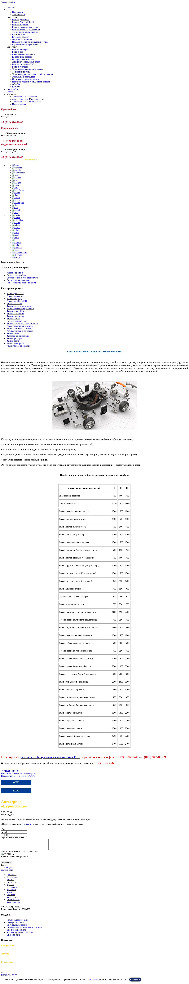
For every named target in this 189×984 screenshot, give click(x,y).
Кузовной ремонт (20, 37)
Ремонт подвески (20, 24)
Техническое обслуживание (25, 32)
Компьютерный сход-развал (20, 331)
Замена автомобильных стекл (26, 62)
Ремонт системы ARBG (23, 64)
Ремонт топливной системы (20, 326)
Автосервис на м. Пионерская (26, 101)
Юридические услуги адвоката (26, 44)
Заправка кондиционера (18, 336)
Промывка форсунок (16, 321)
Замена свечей (13, 341)
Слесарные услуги (15, 922)
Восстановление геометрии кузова (23, 278)
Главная (10, 7)
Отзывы (10, 92)
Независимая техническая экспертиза (30, 42)
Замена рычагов (14, 303)
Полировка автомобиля (23, 59)
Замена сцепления (15, 313)
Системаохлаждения (12, 895)
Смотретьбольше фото (7, 868)
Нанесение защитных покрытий (22, 283)
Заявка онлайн (8, 2)
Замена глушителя (15, 316)
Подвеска (11, 882)
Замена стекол (13, 318)
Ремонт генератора (15, 296)
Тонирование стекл (21, 72)
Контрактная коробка (22, 57)
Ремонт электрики (15, 343)
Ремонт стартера (14, 298)
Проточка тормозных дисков (25, 79)
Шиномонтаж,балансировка (13, 900)
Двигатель (11, 874)
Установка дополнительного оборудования (32, 74)
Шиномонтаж (18, 34)
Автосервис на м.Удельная (24, 97)
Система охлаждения (17, 925)
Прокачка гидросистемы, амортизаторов (31, 82)
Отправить (27, 824)
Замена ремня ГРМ (15, 311)
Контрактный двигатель (23, 54)
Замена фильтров (15, 338)
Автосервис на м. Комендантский (28, 99)
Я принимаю (135, 979)
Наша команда (19, 104)
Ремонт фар (17, 52)
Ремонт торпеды (20, 67)
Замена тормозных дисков (19, 306)
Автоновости (18, 14)
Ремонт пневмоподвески (18, 346)
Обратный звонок (30, 159)
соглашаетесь (92, 979)
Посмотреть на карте (11, 159)
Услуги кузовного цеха (17, 920)
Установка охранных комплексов (27, 69)
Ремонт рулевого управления (26, 29)
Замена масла (13, 333)
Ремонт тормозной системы (25, 27)
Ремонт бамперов (20, 49)
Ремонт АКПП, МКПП (23, 22)
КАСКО (16, 87)
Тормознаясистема (12, 878)
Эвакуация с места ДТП (23, 77)
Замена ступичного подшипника (22, 323)
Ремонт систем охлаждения (20, 328)
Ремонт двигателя (20, 19)
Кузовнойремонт (11, 890)
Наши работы (13, 89)
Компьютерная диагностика (20, 932)
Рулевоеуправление (12, 885)
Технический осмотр (16, 930)
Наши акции (18, 12)
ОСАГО (16, 84)
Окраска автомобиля (22, 39)
